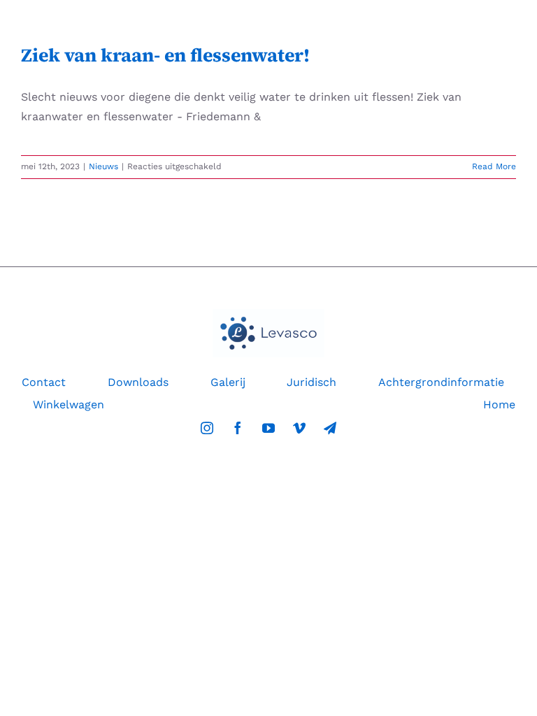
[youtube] (268, 428)
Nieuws (103, 166)
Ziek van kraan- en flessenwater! (165, 55)
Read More (494, 166)
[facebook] (238, 428)
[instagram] (207, 428)
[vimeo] (299, 428)
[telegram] (330, 428)
